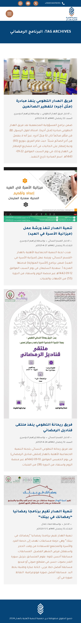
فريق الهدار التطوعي (52, 114)
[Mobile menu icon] (9, 13)
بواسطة (26, 114)
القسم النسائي (55, 241)
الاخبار (67, 114)
